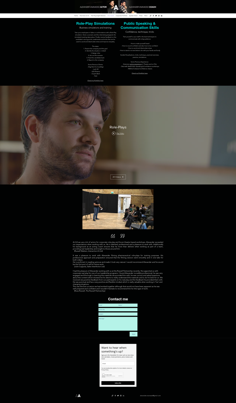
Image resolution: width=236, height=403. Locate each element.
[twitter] (156, 16)
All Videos (117, 177)
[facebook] (153, 16)
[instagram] (159, 16)
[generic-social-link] (150, 16)
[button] (117, 209)
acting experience (136, 64)
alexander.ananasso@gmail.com (150, 395)
